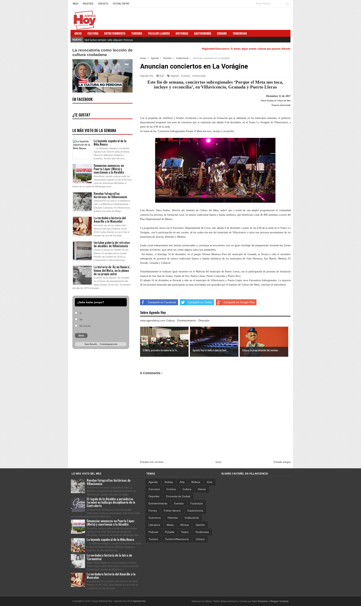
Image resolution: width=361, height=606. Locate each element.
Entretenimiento (114, 33)
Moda (170, 524)
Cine (209, 482)
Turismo (153, 539)
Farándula (196, 503)
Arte (182, 482)
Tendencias (202, 531)
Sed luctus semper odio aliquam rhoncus (108, 39)
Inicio (75, 3)
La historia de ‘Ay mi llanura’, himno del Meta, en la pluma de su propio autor (112, 270)
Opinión (200, 524)
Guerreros (155, 517)
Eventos (185, 75)
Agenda (175, 75)
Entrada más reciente (151, 462)
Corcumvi (154, 489)
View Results (90, 344)
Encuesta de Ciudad (178, 496)
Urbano (200, 539)
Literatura (154, 524)
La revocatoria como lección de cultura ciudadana (102, 52)
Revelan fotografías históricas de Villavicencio (110, 195)
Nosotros (88, 3)
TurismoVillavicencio (177, 539)
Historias (173, 517)
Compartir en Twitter (200, 302)
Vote (81, 335)
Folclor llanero (172, 510)
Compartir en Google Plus (239, 302)
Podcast (153, 531)
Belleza (195, 482)
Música (184, 524)
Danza (202, 489)
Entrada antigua (282, 462)
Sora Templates (260, 601)
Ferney (153, 510)
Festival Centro (121, 3)
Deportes (154, 496)
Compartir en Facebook (162, 302)
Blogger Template (280, 601)
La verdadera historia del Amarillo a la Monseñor (110, 220)
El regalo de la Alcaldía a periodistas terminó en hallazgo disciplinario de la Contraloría (111, 502)
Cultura (92, 33)
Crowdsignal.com (108, 344)
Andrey (169, 482)
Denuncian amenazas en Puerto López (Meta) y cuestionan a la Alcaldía (109, 169)
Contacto (103, 3)
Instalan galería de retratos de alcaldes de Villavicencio (112, 244)
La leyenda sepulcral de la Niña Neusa (110, 143)
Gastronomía (195, 510)
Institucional (199, 75)
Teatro (185, 531)
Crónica (171, 489)
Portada (169, 531)
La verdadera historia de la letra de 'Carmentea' (109, 557)
